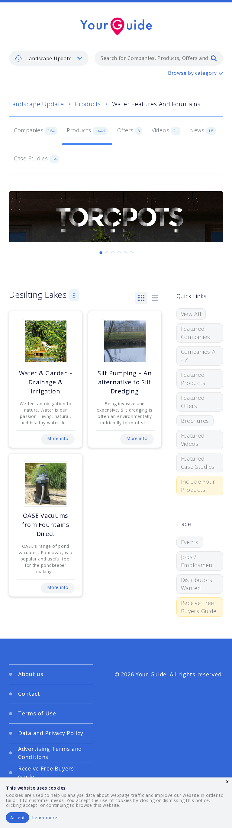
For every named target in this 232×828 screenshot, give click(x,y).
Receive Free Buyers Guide (199, 607)
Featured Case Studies (198, 462)
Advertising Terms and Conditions (50, 753)
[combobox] (159, 58)
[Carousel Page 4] (119, 252)
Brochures (195, 420)
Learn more (44, 817)
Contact (29, 693)
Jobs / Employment (197, 561)
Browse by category (192, 73)
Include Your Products (198, 485)
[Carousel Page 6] (131, 252)
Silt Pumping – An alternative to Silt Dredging (125, 382)
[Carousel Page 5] (125, 252)
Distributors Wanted (197, 584)
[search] (214, 58)
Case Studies (35, 158)
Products (88, 104)
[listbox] (49, 58)
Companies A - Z (198, 355)
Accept (17, 817)
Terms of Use (37, 713)
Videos (165, 130)
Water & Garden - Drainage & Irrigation (45, 382)
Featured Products (193, 378)
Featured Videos (193, 439)
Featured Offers (193, 401)
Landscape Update (36, 104)
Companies (34, 130)
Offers (128, 130)
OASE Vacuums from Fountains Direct (45, 524)
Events (189, 542)
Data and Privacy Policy (50, 733)
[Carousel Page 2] (106, 252)
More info (57, 438)
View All (191, 313)
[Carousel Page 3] (112, 252)
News (202, 130)
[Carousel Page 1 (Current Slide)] (100, 252)
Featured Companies (195, 332)
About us (31, 674)
